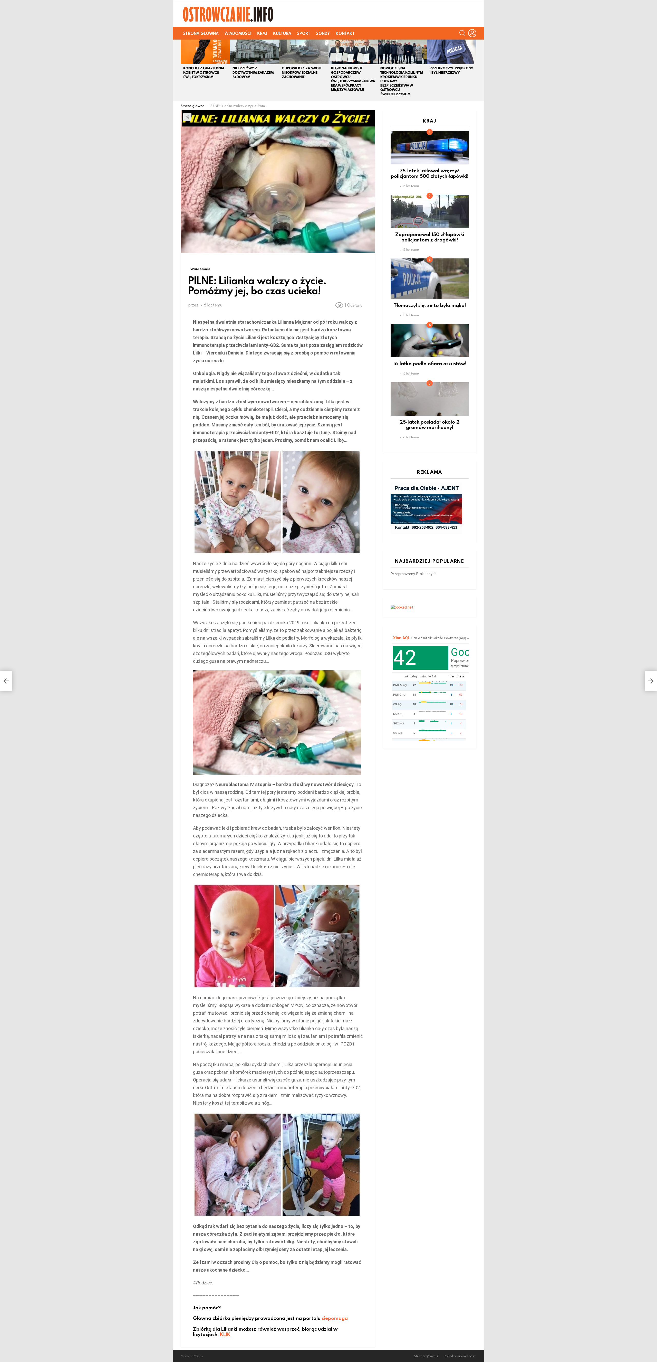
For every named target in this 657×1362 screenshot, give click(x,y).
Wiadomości (238, 33)
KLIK (225, 1334)
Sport (303, 33)
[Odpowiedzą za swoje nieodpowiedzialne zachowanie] (303, 52)
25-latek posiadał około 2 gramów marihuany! (430, 424)
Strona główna (201, 33)
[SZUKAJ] (462, 33)
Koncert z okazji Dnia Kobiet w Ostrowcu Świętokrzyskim (203, 72)
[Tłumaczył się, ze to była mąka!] (430, 278)
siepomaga (335, 1318)
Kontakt (345, 33)
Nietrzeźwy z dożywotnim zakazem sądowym (253, 72)
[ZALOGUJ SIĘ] (472, 33)
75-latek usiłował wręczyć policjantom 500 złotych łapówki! (429, 173)
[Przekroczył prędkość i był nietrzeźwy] (451, 52)
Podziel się (187, 117)
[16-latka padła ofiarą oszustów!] (430, 340)
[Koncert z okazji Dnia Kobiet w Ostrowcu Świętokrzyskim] (205, 52)
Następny (473, 70)
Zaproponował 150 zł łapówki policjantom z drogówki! (429, 237)
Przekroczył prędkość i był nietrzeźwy (451, 70)
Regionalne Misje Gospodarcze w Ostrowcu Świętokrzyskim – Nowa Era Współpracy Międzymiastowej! (353, 79)
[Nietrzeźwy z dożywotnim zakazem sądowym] (254, 52)
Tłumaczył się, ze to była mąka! (430, 305)
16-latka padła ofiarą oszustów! (429, 363)
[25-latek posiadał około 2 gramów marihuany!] (430, 399)
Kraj (262, 33)
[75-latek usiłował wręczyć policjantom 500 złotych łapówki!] (430, 147)
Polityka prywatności (460, 1356)
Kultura (282, 33)
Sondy (323, 33)
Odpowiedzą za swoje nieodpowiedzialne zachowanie (302, 72)
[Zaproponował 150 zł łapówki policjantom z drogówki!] (430, 211)
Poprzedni (183, 70)
